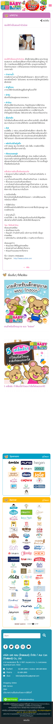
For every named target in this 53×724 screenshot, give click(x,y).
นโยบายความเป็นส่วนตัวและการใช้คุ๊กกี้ (17, 692)
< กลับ (26, 267)
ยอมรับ (27, 720)
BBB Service (8, 686)
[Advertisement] (26, 425)
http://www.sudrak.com (23, 258)
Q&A (5, 689)
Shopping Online (10, 682)
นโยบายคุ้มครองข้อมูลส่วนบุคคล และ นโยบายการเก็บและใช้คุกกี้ (34, 711)
